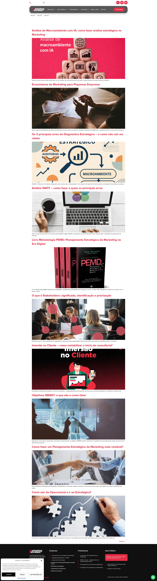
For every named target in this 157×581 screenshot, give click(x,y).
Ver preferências (36, 574)
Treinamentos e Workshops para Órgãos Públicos (117, 565)
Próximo (122, 541)
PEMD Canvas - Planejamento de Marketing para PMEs (89, 560)
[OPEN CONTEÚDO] (88, 9)
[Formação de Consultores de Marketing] (78, 564)
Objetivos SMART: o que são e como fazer (59, 395)
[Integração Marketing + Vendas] (50, 557)
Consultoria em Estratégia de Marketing (63, 555)
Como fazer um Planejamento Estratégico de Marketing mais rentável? (77, 446)
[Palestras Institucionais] (106, 568)
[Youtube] (122, 2)
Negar (22, 574)
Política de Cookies (21, 578)
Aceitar (8, 574)
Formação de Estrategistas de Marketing (91, 567)
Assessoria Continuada (58, 560)
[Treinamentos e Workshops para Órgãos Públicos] (106, 564)
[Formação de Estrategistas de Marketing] (78, 567)
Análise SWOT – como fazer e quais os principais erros (67, 188)
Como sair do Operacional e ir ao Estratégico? (61, 492)
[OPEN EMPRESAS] (54, 9)
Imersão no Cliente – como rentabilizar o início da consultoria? (72, 345)
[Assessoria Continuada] (50, 560)
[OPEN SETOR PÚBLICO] (66, 9)
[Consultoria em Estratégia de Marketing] (50, 555)
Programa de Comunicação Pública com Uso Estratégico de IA (115, 557)
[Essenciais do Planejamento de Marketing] (78, 556)
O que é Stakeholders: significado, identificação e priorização (71, 295)
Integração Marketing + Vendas (60, 557)
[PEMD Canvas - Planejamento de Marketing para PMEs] (78, 560)
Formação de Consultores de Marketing (91, 564)
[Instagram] (118, 2)
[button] (41, 560)
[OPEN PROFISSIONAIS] (78, 9)
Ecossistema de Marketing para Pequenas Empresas (66, 84)
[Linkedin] (126, 2)
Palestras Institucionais (114, 568)
